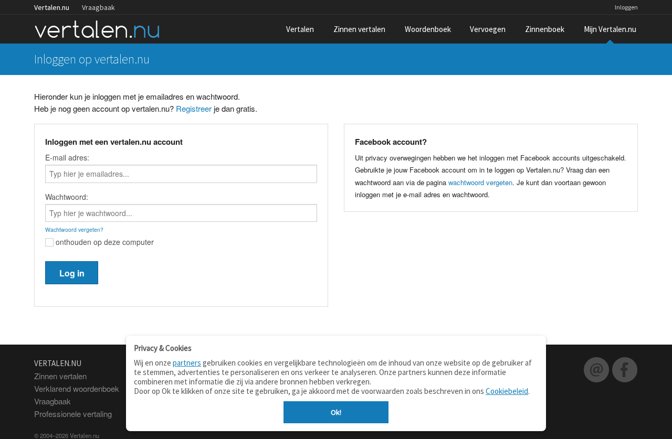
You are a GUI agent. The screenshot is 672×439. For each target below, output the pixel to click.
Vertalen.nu (51, 7)
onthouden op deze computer (104, 242)
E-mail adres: (67, 157)
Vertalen (300, 29)
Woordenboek (428, 29)
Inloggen (626, 7)
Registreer (194, 108)
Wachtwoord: (66, 196)
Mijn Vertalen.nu (610, 29)
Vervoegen (488, 29)
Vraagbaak (98, 7)
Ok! (336, 412)
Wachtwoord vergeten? (74, 229)
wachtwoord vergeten (480, 182)
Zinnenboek (544, 29)
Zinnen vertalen (359, 29)
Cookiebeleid (507, 391)
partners (187, 363)
